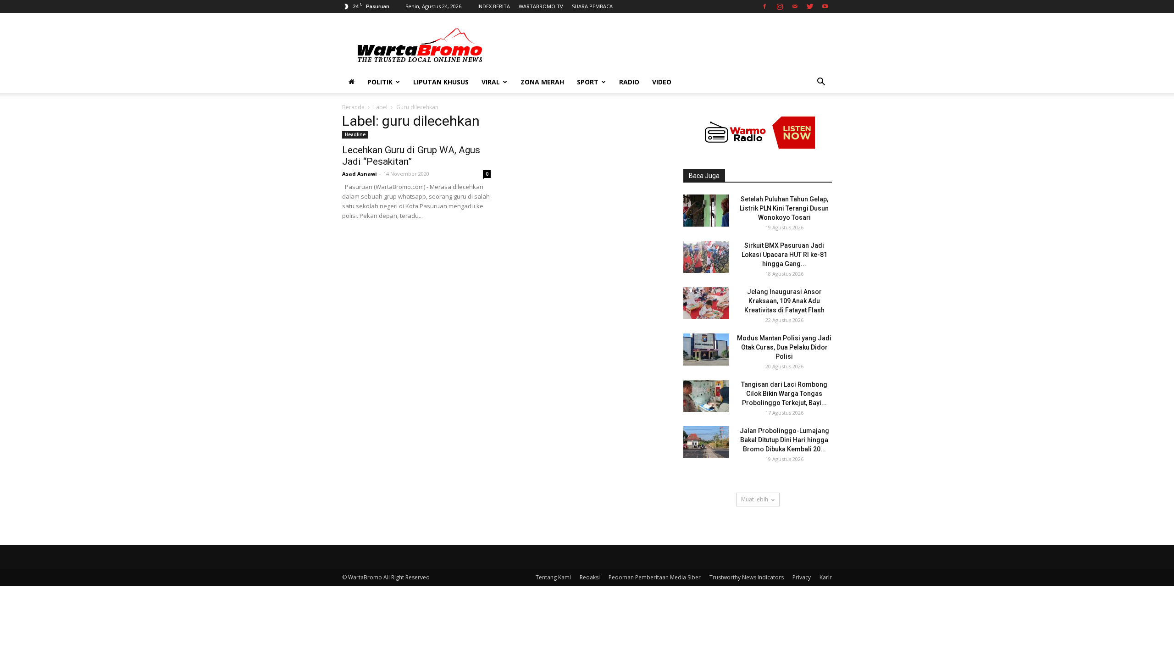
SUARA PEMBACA (592, 6)
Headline (355, 134)
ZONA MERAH (542, 82)
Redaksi (590, 577)
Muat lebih (754, 499)
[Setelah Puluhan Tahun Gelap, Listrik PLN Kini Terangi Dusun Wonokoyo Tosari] (706, 210)
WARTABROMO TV (541, 6)
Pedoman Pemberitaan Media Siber (655, 577)
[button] (821, 82)
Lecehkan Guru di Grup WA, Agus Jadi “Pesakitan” (411, 155)
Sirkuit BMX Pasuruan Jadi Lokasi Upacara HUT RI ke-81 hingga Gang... (784, 254)
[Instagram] (779, 6)
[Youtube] (825, 6)
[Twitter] (810, 6)
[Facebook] (764, 6)
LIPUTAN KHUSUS (441, 82)
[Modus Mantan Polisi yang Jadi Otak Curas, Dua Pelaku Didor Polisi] (706, 349)
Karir (826, 577)
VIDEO (661, 82)
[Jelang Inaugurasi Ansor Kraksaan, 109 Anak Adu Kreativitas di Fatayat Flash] (706, 303)
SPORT (587, 82)
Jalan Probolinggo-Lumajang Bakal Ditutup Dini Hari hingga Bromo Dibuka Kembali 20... (784, 440)
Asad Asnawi (359, 173)
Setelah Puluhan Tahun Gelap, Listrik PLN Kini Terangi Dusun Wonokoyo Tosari (784, 208)
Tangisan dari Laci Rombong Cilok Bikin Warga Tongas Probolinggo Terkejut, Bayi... (784, 393)
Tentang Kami (553, 577)
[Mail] (795, 6)
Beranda (353, 107)
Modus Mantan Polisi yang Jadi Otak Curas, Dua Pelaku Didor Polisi (784, 347)
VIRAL (491, 82)
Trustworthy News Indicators (746, 577)
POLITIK (380, 82)
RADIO (629, 82)
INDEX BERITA (493, 6)
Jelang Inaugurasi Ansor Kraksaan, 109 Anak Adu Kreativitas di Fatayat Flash (784, 301)
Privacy (801, 577)
